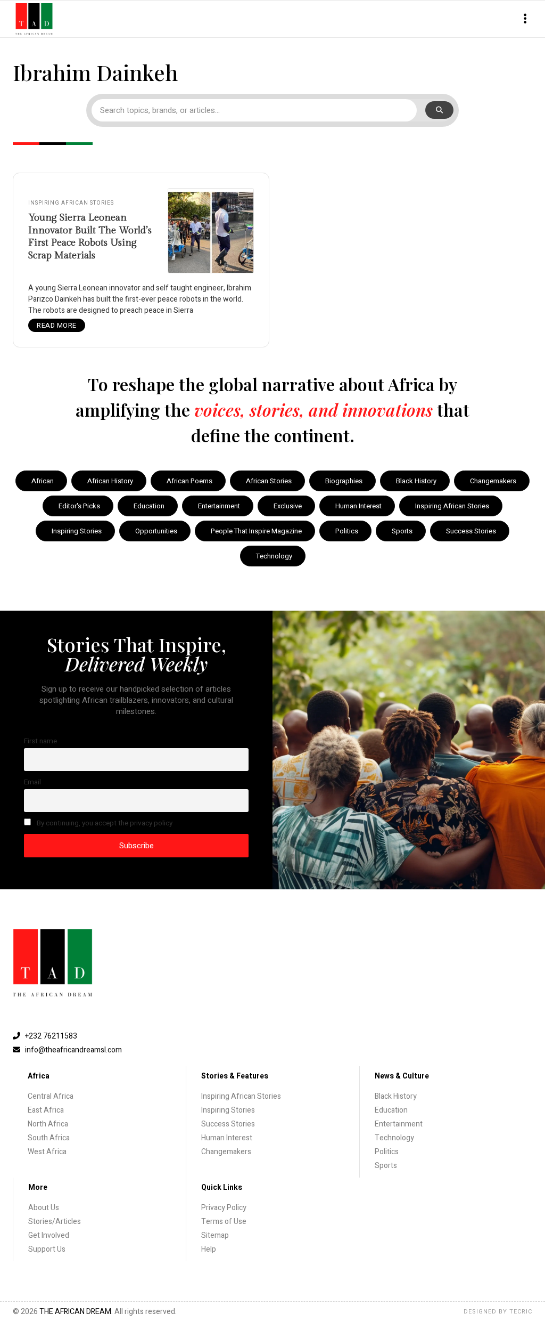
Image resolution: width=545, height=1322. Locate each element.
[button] (525, 19)
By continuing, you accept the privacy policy (103, 823)
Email (32, 782)
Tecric (520, 1311)
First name (40, 741)
